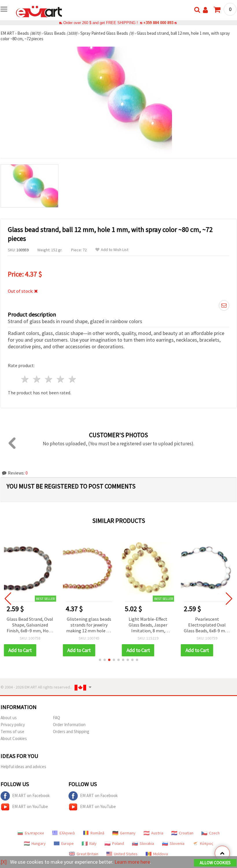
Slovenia (177, 843)
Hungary (39, 843)
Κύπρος (206, 843)
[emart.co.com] (39, 11)
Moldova (160, 853)
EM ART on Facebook (31, 795)
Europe (67, 843)
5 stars (72, 379)
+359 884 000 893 (158, 23)
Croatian (186, 833)
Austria (157, 833)
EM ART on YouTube (30, 806)
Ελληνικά (67, 833)
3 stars (49, 379)
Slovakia (147, 843)
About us (9, 717)
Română (97, 833)
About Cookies (14, 738)
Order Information (69, 724)
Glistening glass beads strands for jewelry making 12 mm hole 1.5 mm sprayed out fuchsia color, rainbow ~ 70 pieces (89, 625)
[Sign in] (205, 10)
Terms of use (12, 731)
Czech (214, 833)
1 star (25, 379)
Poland (118, 843)
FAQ (56, 717)
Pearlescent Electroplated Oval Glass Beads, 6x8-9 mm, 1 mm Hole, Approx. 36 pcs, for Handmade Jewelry (207, 625)
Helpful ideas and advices (23, 766)
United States (126, 853)
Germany (128, 833)
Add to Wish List (114, 250)
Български (34, 833)
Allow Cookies (215, 862)
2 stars (37, 379)
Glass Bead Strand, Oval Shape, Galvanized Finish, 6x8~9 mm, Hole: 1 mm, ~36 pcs (30, 625)
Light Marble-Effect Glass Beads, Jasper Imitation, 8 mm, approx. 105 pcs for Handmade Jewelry (148, 625)
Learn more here (132, 861)
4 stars (60, 379)
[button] (100, 660)
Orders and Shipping (71, 731)
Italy (93, 843)
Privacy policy (13, 724)
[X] (4, 861)
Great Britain (87, 853)
